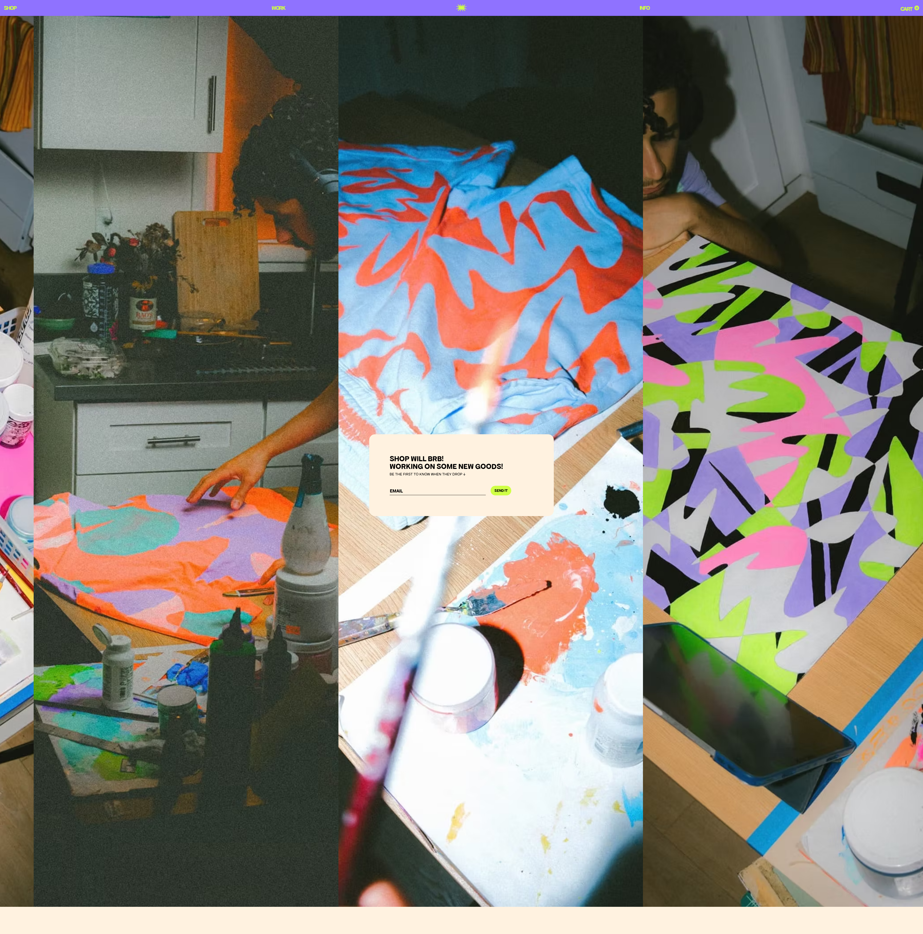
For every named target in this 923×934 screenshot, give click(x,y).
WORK (278, 8)
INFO (644, 8)
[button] (916, 8)
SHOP (10, 8)
